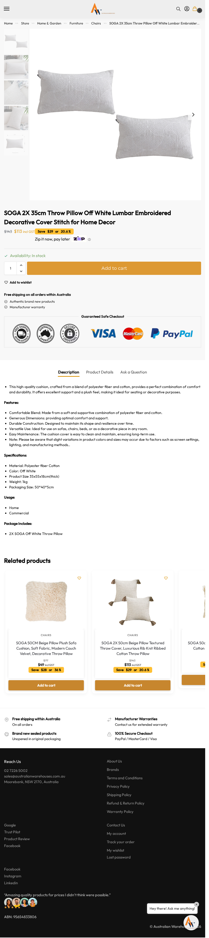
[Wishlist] (79, 578)
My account (116, 833)
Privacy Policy (118, 786)
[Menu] (11, 9)
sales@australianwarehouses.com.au (34, 776)
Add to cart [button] (46, 685)
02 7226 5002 (16, 770)
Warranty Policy (120, 811)
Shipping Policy (119, 794)
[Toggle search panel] (178, 9)
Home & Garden (49, 23)
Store (25, 23)
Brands (113, 769)
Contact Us (116, 825)
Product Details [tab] (99, 371)
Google (10, 825)
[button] (195, 9)
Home (8, 23)
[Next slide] (193, 114)
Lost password (119, 857)
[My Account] (187, 9)
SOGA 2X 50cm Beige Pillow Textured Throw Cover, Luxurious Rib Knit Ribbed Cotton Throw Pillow (133, 648)
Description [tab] (68, 371)
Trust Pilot (12, 831)
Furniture (76, 23)
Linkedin (11, 882)
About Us (114, 761)
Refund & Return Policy (126, 803)
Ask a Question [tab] (133, 371)
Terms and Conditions (124, 777)
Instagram (12, 876)
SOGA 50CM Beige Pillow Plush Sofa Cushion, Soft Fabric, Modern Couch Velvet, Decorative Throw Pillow (46, 648)
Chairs (96, 23)
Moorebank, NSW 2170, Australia (31, 781)
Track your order (121, 841)
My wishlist (115, 850)
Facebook (12, 845)
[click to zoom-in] (115, 114)
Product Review (17, 838)
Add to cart (114, 268)
